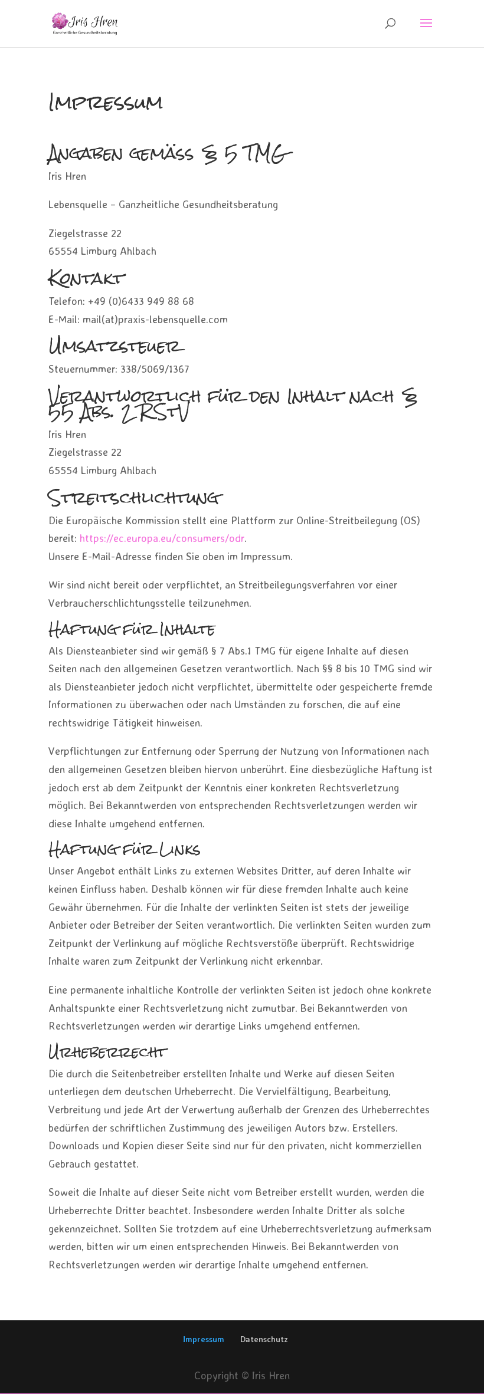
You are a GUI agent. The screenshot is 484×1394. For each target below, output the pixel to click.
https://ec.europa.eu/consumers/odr (162, 537)
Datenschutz (264, 1339)
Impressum (203, 1339)
